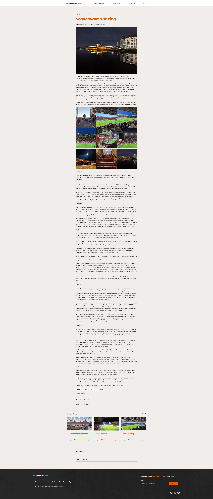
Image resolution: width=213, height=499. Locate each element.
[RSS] (175, 493)
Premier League (80, 393)
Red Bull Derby (128, 434)
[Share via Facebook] (76, 399)
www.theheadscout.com (57, 486)
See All (144, 413)
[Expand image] (86, 117)
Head (73, 3)
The (68, 3)
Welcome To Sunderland (78, 434)
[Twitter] (171, 493)
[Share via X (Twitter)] (80, 399)
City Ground (93, 389)
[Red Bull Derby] (133, 423)
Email (142, 480)
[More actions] (136, 14)
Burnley (101, 389)
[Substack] (178, 493)
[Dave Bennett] (106, 423)
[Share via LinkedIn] (84, 399)
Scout (79, 3)
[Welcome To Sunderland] (79, 423)
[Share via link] (89, 399)
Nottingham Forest (82, 389)
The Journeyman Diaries (43, 486)
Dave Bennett (101, 434)
